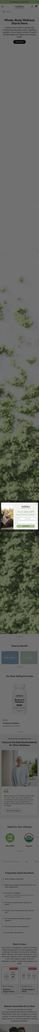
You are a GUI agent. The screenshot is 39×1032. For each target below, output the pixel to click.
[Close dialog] (37, 504)
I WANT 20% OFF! (25, 526)
